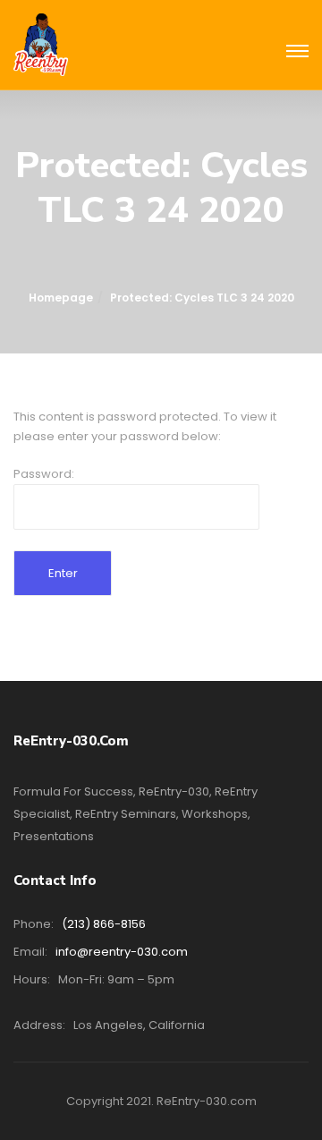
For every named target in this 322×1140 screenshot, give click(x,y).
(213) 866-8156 (104, 923)
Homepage (61, 297)
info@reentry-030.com (121, 951)
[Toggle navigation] (297, 52)
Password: (43, 473)
